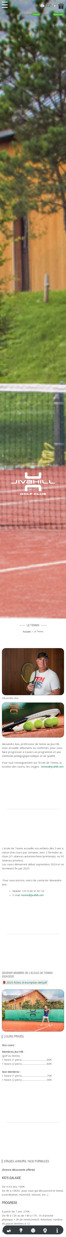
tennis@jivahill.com (52, 766)
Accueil (26, 631)
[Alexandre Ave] (33, 671)
